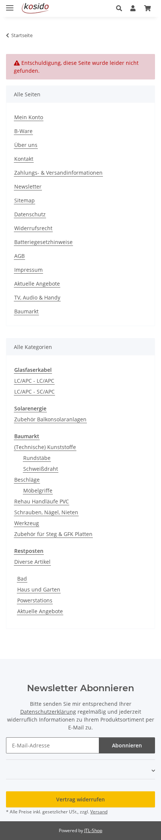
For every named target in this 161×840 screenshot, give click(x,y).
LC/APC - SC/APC (34, 391)
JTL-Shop (93, 830)
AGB (19, 255)
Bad (22, 578)
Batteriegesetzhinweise (43, 242)
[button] (121, 8)
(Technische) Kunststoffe (45, 447)
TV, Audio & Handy (37, 297)
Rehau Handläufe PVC (41, 501)
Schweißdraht (40, 468)
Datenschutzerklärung (48, 711)
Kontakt (23, 158)
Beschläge (27, 479)
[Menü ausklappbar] (9, 4)
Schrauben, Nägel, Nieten (46, 512)
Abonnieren (127, 745)
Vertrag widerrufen (80, 799)
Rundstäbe (37, 457)
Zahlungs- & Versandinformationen (58, 172)
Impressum (28, 269)
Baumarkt (26, 311)
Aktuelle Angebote (37, 283)
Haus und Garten (38, 589)
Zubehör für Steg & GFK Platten (53, 534)
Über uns (25, 144)
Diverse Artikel (32, 561)
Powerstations (34, 600)
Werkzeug (26, 523)
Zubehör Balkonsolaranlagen (50, 419)
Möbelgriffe (37, 490)
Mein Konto (28, 117)
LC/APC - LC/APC (34, 380)
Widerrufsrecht (33, 228)
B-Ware (23, 131)
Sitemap (24, 200)
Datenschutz (30, 214)
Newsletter (28, 186)
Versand (98, 812)
